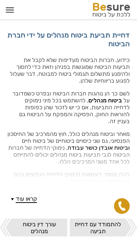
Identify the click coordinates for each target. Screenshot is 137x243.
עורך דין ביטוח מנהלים (39, 228)
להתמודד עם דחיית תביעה (98, 228)
